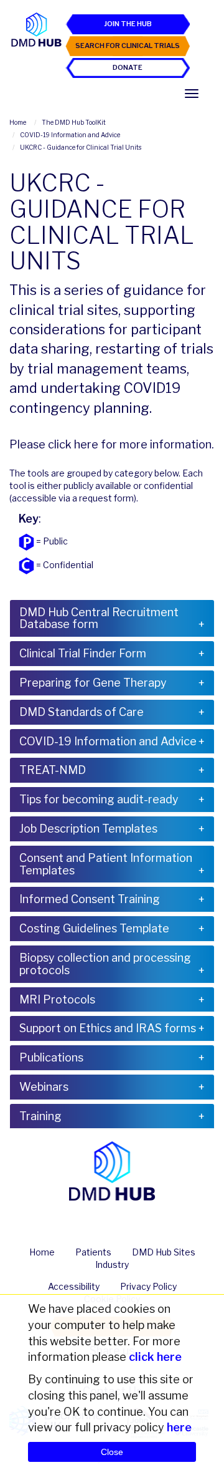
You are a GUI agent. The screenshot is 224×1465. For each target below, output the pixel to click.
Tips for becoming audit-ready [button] (99, 799)
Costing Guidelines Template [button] (94, 928)
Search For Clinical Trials (127, 45)
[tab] (112, 618)
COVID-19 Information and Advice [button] (108, 741)
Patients (93, 1252)
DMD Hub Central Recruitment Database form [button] (99, 618)
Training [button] (40, 1116)
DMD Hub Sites (163, 1252)
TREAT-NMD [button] (52, 769)
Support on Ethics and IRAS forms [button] (107, 1028)
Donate (127, 67)
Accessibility (74, 1286)
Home (42, 1252)
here (86, 444)
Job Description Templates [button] (88, 828)
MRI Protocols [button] (57, 999)
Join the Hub (128, 23)
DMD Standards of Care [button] (81, 711)
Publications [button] (51, 1057)
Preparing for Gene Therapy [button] (93, 682)
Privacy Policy (148, 1286)
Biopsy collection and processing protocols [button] (105, 964)
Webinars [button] (43, 1086)
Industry (112, 1264)
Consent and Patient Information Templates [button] (105, 864)
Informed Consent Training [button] (89, 899)
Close (112, 1452)
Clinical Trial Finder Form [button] (82, 653)
